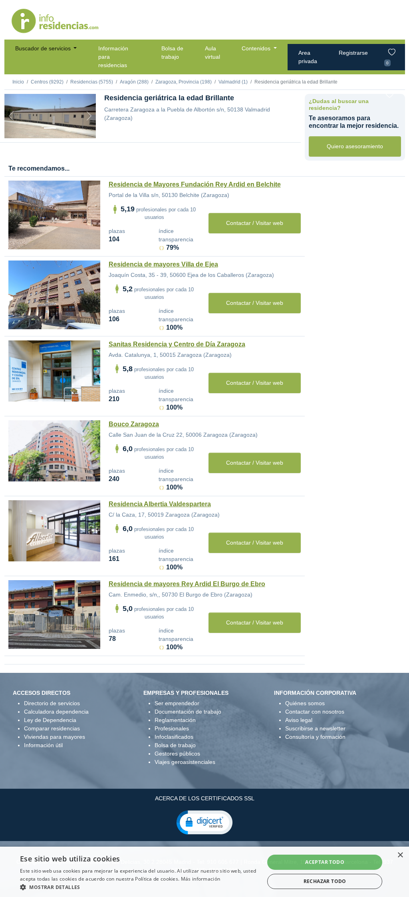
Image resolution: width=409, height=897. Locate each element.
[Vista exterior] (50, 128)
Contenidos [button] (257, 48)
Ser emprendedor (177, 703)
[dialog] (204, 872)
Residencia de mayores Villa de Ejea (163, 264)
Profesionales (172, 728)
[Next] (89, 116)
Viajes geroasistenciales (185, 762)
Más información (200, 878)
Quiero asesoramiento (355, 146)
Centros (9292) (47, 82)
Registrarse (353, 53)
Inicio (18, 82)
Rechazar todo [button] (325, 881)
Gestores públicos (177, 753)
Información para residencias (113, 56)
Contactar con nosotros (314, 711)
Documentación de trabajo (188, 711)
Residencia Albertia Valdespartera (160, 504)
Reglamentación (175, 720)
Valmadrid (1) (233, 82)
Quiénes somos (305, 703)
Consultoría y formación (315, 737)
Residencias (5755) (91, 82)
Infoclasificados (174, 737)
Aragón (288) (134, 82)
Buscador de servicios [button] (43, 48)
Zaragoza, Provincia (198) (183, 82)
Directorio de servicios (52, 703)
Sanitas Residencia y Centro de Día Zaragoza (177, 344)
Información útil (43, 745)
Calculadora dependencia (56, 711)
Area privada (307, 57)
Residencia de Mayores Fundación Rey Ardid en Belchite (195, 184)
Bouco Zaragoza (134, 424)
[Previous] (11, 116)
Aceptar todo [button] (324, 862)
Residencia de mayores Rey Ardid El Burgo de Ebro (187, 584)
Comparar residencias (52, 728)
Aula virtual (212, 52)
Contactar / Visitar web (254, 223)
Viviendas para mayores (54, 737)
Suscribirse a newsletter (315, 728)
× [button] (400, 855)
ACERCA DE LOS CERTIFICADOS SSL (204, 798)
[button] (204, 821)
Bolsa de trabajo (172, 52)
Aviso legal (298, 720)
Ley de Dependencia (50, 720)
